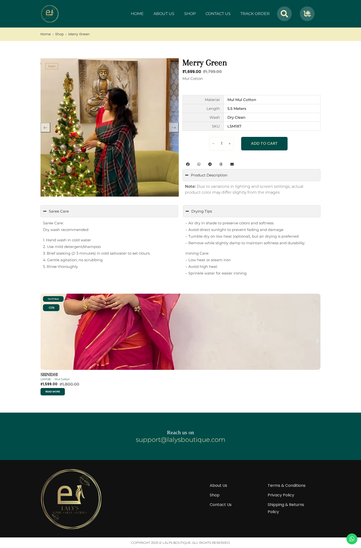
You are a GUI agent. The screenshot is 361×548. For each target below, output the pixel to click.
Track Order (255, 13)
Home (137, 13)
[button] (188, 164)
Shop (190, 13)
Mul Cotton (192, 78)
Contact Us (218, 13)
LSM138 (46, 379)
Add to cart (264, 143)
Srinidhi (49, 374)
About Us (163, 13)
